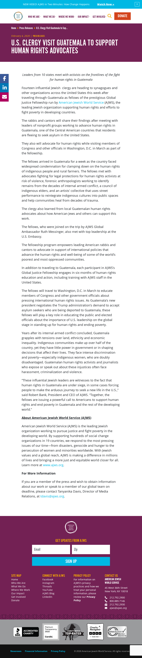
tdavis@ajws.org (52, 496)
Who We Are (18, 583)
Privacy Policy (58, 651)
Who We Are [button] (33, 17)
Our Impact (17, 593)
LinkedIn (47, 596)
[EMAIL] (4, 97)
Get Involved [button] (99, 17)
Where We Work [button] (66, 17)
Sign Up (71, 561)
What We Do (18, 586)
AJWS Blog (48, 593)
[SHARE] (4, 78)
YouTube (47, 590)
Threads (47, 586)
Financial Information (36, 651)
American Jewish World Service (81, 102)
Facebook (47, 579)
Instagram (48, 583)
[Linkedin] (4, 87)
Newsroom (15, 651)
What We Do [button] (49, 17)
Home (14, 579)
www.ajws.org (53, 465)
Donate (122, 16)
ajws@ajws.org (118, 608)
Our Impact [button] (83, 17)
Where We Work (20, 590)
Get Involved (18, 596)
